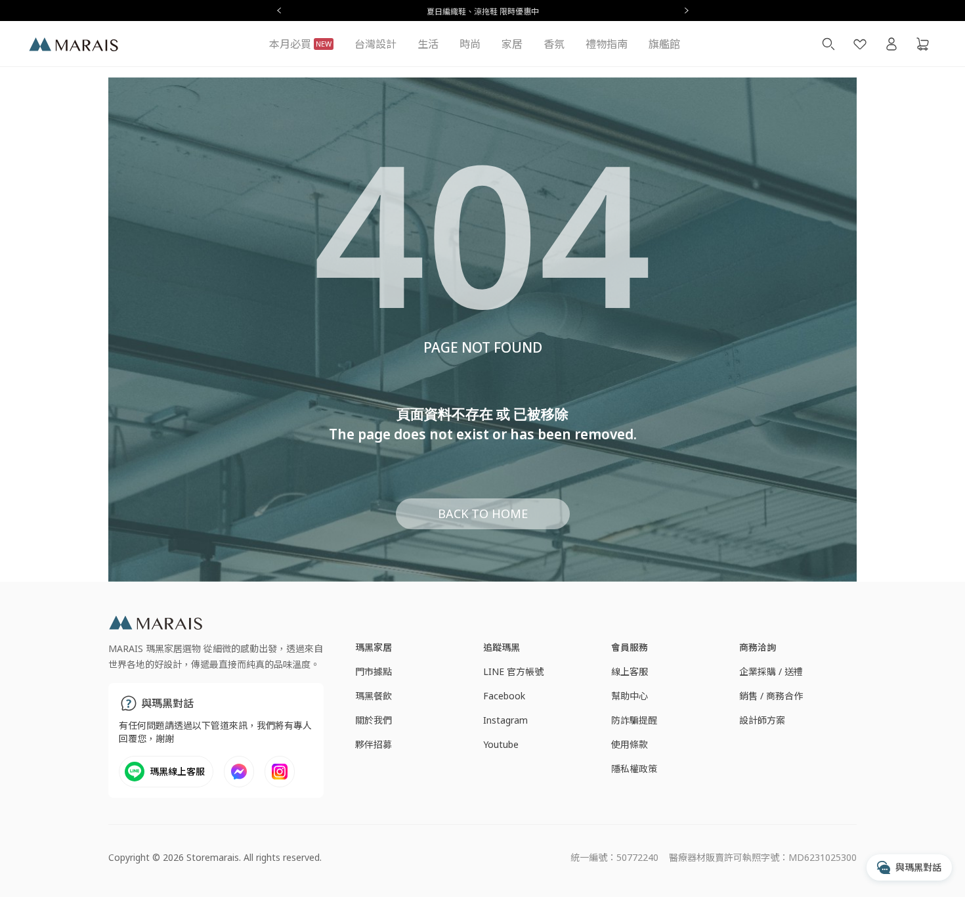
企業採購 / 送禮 (771, 671)
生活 (428, 44)
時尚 (470, 44)
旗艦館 (664, 44)
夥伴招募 (373, 744)
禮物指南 (607, 44)
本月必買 (300, 44)
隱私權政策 (634, 768)
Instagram (505, 720)
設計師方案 (762, 720)
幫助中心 (629, 695)
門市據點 (373, 671)
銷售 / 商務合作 (771, 695)
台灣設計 (375, 44)
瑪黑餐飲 (373, 695)
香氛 (554, 44)
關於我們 (373, 720)
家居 (512, 44)
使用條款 (629, 744)
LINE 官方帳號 (513, 671)
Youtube (501, 744)
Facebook (504, 695)
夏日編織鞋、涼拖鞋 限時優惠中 (483, 11)
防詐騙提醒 (634, 720)
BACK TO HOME (483, 513)
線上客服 (629, 671)
